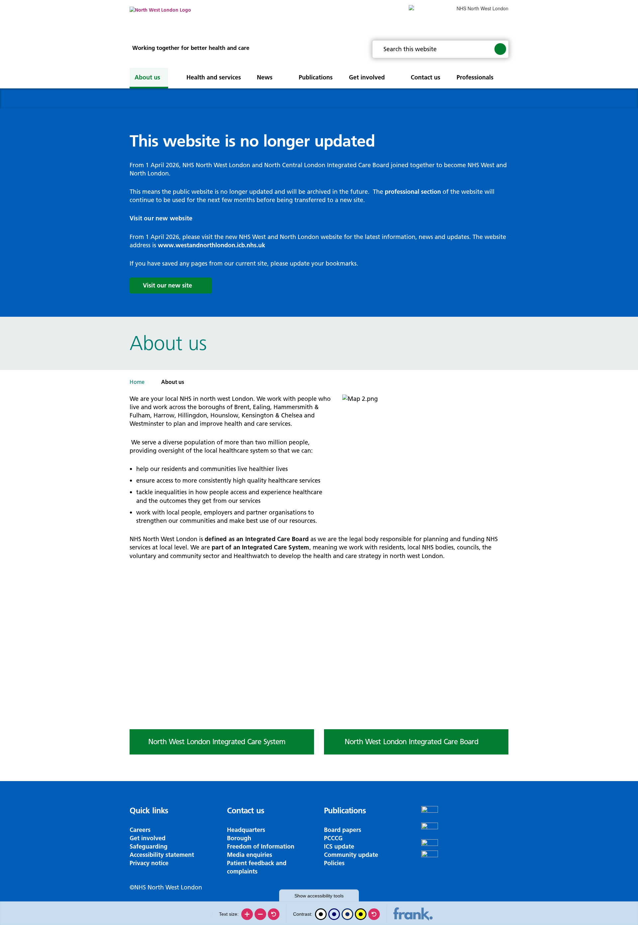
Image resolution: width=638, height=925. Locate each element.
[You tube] (465, 845)
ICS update (339, 846)
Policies (334, 863)
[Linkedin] (465, 859)
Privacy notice (149, 863)
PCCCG (333, 838)
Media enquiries (249, 855)
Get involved (147, 838)
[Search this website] (500, 49)
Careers (140, 830)
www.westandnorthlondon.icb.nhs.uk (211, 245)
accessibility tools (319, 895)
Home (137, 382)
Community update (351, 855)
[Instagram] (465, 831)
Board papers (342, 830)
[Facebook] (465, 814)
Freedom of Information (260, 846)
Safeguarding (148, 846)
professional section (413, 191)
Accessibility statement (162, 855)
